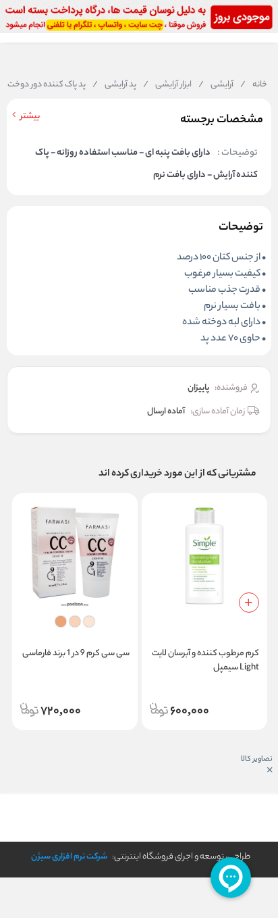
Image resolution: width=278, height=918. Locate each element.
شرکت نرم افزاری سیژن (69, 857)
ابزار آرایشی (167, 85)
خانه (253, 85)
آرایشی (215, 85)
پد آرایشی (114, 85)
